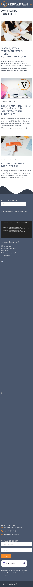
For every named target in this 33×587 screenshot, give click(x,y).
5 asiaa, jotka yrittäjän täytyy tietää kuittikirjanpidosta (14, 52)
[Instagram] (13, 215)
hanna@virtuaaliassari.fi (11, 534)
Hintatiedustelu (6, 246)
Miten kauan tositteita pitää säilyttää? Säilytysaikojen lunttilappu (16, 110)
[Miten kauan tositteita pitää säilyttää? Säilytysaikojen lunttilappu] (16, 88)
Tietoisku (12, 101)
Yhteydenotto (5, 255)
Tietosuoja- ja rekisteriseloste (10, 253)
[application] (16, 229)
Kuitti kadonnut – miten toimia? (12, 165)
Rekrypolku (4, 250)
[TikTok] (25, 215)
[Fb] (7, 215)
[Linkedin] (19, 215)
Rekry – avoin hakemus (8, 248)
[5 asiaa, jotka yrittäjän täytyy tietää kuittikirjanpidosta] (16, 31)
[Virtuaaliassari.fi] (14, 4)
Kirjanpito (12, 44)
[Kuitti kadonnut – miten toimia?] (16, 146)
